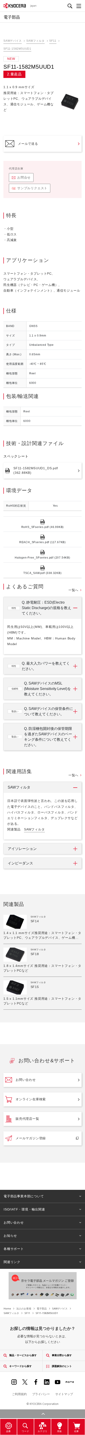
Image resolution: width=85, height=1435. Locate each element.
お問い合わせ (26, 1080)
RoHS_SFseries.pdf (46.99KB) (42, 527)
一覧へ (73, 590)
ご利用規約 (19, 1394)
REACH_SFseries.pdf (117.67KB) (42, 542)
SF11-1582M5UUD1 (17, 48)
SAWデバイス (12, 40)
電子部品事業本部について (24, 1196)
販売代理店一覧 (27, 1118)
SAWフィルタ (35, 40)
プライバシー (41, 1394)
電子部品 (42, 1308)
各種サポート (14, 1249)
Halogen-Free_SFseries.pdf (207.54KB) (42, 557)
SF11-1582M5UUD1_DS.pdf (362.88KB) (35, 470)
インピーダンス (20, 863)
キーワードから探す (20, 1366)
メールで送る (28, 143)
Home (7, 1308)
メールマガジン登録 (31, 1138)
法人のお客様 (23, 1308)
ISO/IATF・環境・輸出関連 (24, 1209)
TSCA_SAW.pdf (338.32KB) (42, 573)
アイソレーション (22, 849)
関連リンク (12, 1262)
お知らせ (10, 1235)
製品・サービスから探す (23, 1355)
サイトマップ (64, 1394)
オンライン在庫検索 (31, 1099)
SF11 (52, 40)
